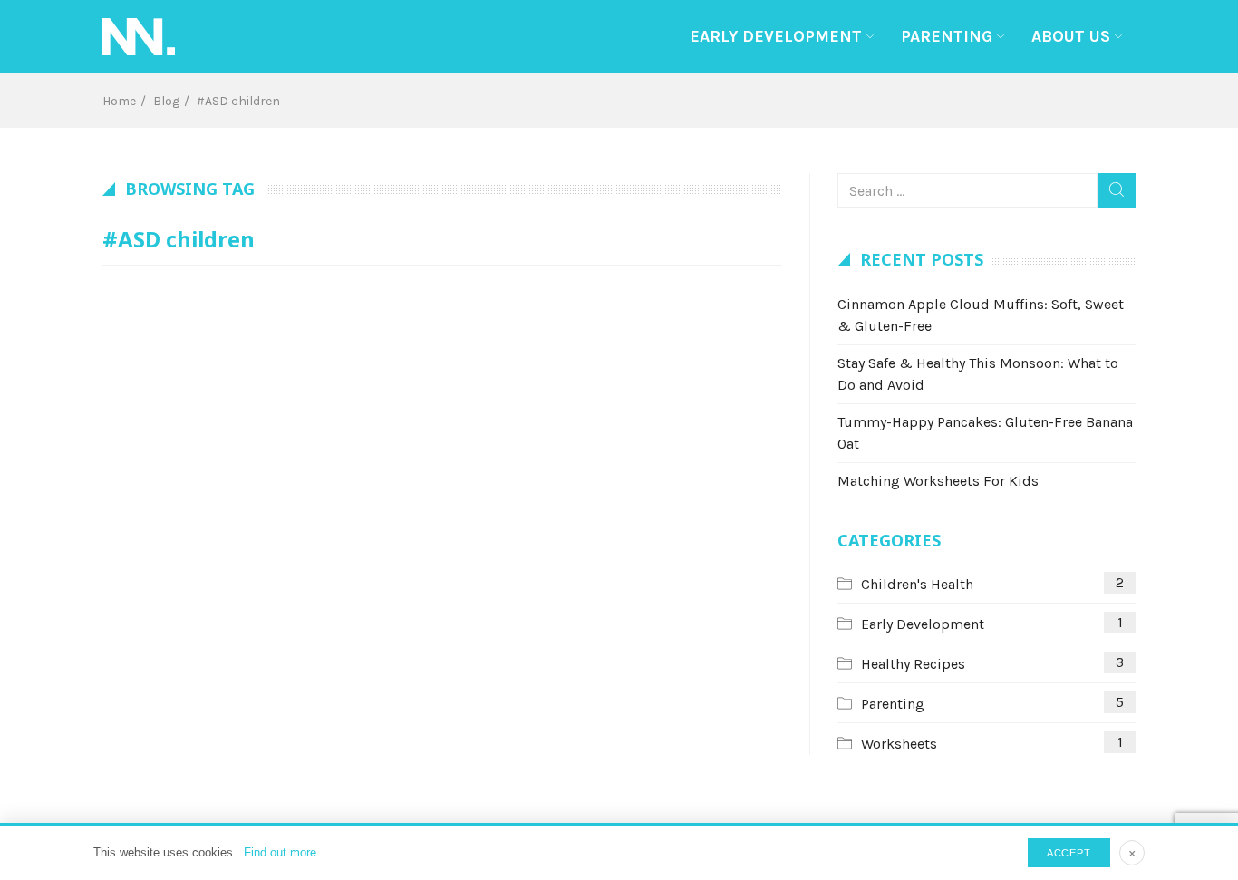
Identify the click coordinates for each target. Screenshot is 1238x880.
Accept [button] (1069, 852)
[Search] (1117, 190)
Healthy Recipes (913, 663)
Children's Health (917, 584)
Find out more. (282, 852)
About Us (1070, 36)
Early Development (776, 36)
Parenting (946, 36)
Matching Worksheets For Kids (938, 480)
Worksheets (899, 743)
